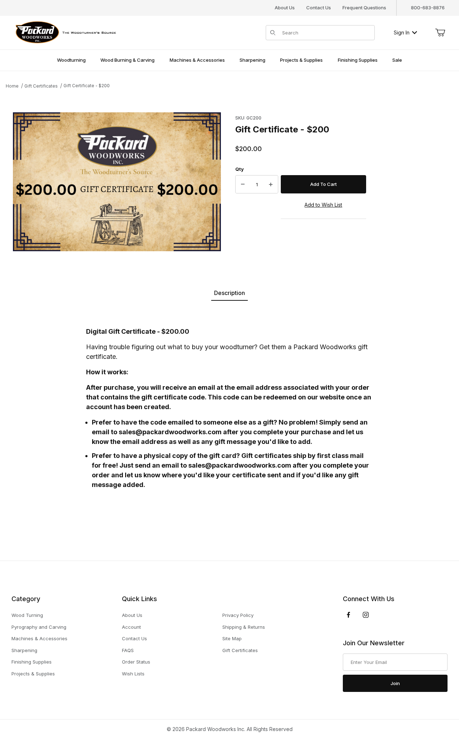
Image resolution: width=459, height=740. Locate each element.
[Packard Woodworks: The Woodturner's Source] (64, 32)
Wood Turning (27, 615)
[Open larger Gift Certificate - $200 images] (117, 181)
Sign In (402, 32)
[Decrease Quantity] (243, 184)
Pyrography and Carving (38, 627)
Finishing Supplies (31, 662)
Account (131, 627)
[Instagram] (366, 614)
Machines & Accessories (39, 638)
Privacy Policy (238, 615)
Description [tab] (229, 292)
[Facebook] (348, 614)
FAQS (128, 650)
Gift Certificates (240, 650)
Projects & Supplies (33, 673)
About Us (285, 7)
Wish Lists (133, 673)
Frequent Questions (364, 7)
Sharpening (24, 650)
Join (395, 683)
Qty (239, 169)
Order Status (136, 662)
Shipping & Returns (243, 627)
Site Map (232, 638)
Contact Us (318, 7)
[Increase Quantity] (271, 184)
